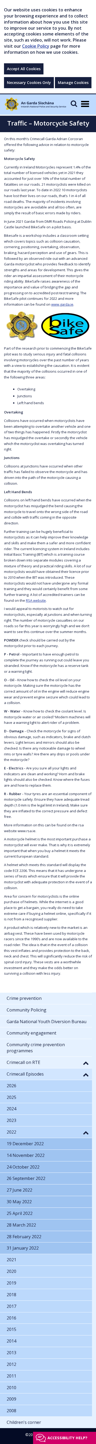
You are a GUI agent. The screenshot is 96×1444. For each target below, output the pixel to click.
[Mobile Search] (74, 103)
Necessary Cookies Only (29, 82)
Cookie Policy (35, 46)
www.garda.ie (62, 304)
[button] (86, 1063)
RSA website (36, 600)
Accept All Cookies (24, 68)
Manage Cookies (73, 82)
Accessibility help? (67, 1437)
